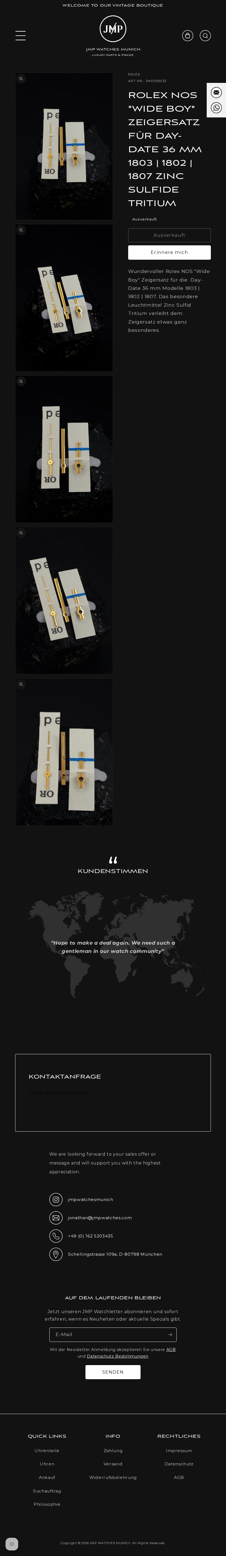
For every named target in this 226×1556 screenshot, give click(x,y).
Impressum (179, 1450)
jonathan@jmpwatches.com (90, 1222)
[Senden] (169, 1335)
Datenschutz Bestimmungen (117, 1356)
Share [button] (142, 345)
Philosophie (47, 1504)
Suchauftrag (47, 1491)
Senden (113, 1372)
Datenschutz (179, 1463)
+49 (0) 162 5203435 (81, 1237)
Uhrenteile (47, 1450)
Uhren (47, 1463)
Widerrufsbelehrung (113, 1477)
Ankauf (47, 1477)
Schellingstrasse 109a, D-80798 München (105, 1256)
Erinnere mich (169, 252)
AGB (171, 1349)
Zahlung (113, 1450)
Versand (113, 1463)
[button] (20, 35)
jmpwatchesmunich (81, 1201)
